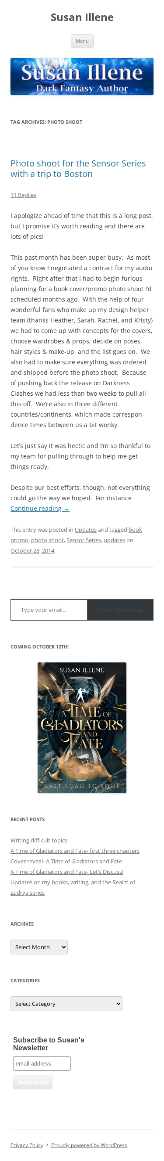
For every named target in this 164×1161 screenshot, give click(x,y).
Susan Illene (82, 17)
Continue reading (40, 508)
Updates (86, 529)
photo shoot (47, 540)
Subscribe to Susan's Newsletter (48, 1044)
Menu (82, 40)
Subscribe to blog (120, 610)
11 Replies (23, 195)
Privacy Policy (26, 1145)
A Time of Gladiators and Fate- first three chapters (75, 851)
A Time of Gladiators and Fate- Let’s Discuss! (66, 872)
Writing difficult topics (38, 840)
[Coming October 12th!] (82, 727)
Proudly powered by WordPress (89, 1145)
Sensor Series (83, 540)
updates (114, 540)
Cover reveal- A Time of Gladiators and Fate (66, 861)
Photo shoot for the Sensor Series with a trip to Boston (78, 168)
